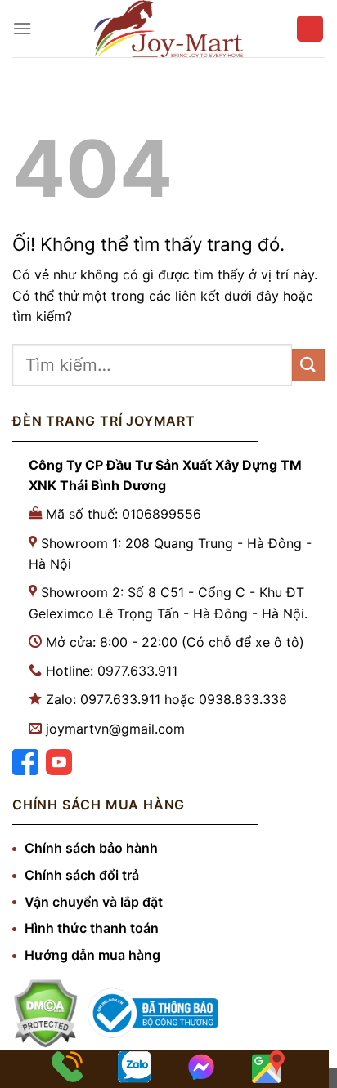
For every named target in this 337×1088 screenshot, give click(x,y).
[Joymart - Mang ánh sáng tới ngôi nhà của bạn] (168, 28)
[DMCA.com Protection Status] (45, 1013)
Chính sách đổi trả (82, 875)
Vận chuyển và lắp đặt (94, 902)
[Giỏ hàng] (310, 29)
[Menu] (22, 28)
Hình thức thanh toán (92, 928)
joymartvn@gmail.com (115, 728)
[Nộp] (308, 365)
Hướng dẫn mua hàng (92, 955)
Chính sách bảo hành (91, 848)
